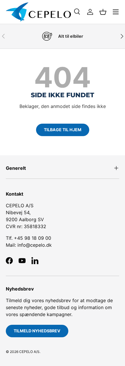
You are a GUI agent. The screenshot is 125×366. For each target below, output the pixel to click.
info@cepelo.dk (34, 245)
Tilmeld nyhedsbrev (37, 330)
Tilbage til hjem (62, 129)
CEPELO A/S (29, 351)
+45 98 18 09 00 (32, 238)
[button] (103, 12)
